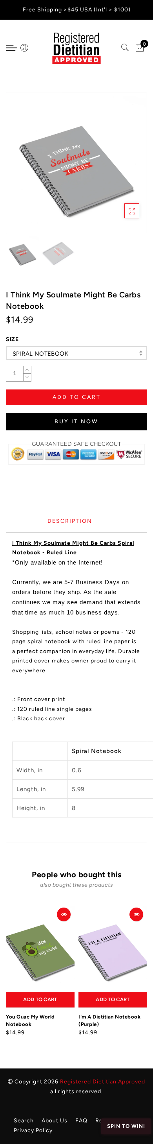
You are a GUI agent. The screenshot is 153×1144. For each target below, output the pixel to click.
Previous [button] (20, 167)
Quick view (64, 914)
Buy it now (76, 421)
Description (69, 521)
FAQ (81, 1120)
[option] (76, 163)
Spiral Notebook (40, 353)
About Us (54, 1120)
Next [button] (122, 167)
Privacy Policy (33, 1130)
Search (24, 1120)
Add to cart (40, 999)
